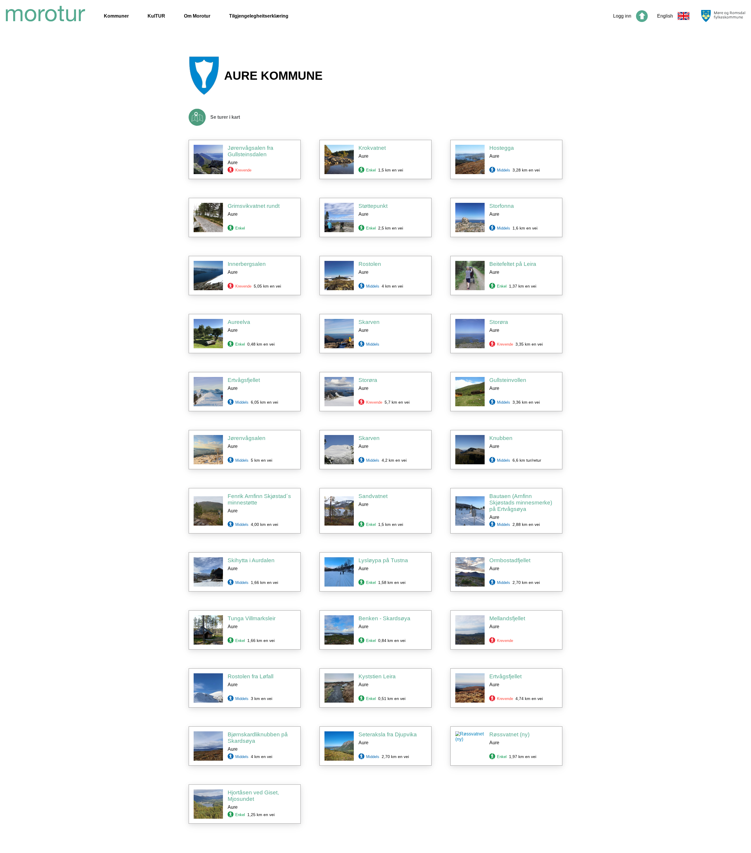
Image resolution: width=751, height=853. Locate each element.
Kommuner (116, 15)
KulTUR (156, 15)
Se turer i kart (225, 117)
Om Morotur (197, 15)
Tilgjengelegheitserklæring (258, 15)
